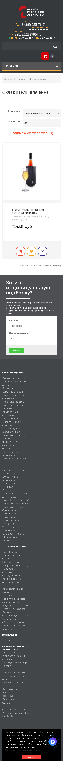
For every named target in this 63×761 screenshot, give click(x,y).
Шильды (7, 540)
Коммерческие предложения (11, 580)
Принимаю (31, 757)
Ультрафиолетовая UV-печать (13, 529)
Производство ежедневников (11, 430)
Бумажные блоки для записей (15, 407)
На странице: (14, 121)
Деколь (6, 490)
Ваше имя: (14, 320)
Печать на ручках (12, 507)
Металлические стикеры (12, 423)
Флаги (6, 448)
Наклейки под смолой (15, 500)
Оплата (6, 592)
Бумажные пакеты (13, 391)
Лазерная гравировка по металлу (15, 495)
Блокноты (8, 388)
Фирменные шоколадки (9, 443)
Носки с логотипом (14, 470)
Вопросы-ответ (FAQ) (15, 565)
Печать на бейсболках (15, 503)
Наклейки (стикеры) (14, 458)
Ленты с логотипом (13, 378)
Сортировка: (14, 111)
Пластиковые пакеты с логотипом (15, 397)
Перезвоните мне (38, 27)
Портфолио (9, 552)
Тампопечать (10, 513)
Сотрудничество (12, 575)
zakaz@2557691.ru (28, 34)
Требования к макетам (10, 570)
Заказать (17, 350)
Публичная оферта (14, 608)
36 (25, 123)
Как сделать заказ (13, 588)
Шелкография (11, 537)
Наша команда (11, 555)
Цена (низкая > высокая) (37, 113)
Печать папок (10, 418)
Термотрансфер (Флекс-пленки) (12, 519)
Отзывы (6, 558)
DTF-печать (9, 483)
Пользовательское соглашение (13, 627)
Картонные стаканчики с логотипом (10, 477)
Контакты (7, 640)
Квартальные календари (10, 413)
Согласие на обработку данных (13, 620)
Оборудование (11, 562)
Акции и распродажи (15, 605)
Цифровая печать (13, 533)
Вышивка (7, 486)
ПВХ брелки (9, 438)
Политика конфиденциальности (15, 614)
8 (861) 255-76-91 (34, 24)
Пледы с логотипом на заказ (14, 383)
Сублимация (9, 510)
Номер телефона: (19, 333)
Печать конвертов (13, 401)
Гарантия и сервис (13, 598)
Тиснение (8, 523)
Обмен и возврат (12, 602)
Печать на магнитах (13, 435)
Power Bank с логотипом (10, 453)
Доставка (7, 595)
